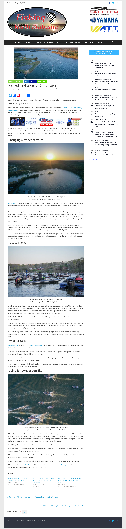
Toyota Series (62, 89)
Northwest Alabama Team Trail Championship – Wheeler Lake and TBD (106, 124)
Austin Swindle (13, 203)
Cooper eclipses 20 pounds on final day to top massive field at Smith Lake (69, 480)
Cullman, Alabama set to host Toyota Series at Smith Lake (17, 479)
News (26, 81)
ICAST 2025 (59, 42)
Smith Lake (33, 81)
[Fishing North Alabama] (37, 8)
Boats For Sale (88, 42)
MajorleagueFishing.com (61, 465)
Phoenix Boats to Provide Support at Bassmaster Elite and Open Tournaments (44, 480)
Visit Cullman (29, 465)
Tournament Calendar (44, 42)
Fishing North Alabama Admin (27, 89)
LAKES (17, 42)
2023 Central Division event (34, 345)
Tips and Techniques (73, 42)
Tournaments (27, 42)
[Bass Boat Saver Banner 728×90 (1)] (46, 118)
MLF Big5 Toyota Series (15, 81)
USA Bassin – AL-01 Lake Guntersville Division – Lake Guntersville (104, 65)
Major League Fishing (45, 89)
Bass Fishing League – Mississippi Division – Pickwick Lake (106, 82)
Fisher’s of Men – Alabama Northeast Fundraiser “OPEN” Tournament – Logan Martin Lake (106, 134)
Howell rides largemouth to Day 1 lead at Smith (64, 505)
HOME (10, 42)
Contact (100, 42)
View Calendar (93, 159)
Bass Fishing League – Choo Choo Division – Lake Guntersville (106, 99)
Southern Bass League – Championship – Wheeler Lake (105, 154)
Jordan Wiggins (13, 345)
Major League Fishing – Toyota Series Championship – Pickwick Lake (106, 144)
